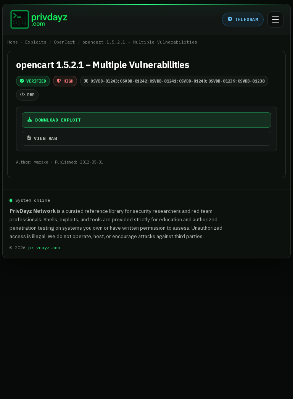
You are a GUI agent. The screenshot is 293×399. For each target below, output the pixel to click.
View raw (45, 138)
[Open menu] (275, 19)
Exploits (36, 42)
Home (12, 42)
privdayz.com (44, 247)
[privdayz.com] (39, 19)
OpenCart (64, 42)
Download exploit (57, 120)
